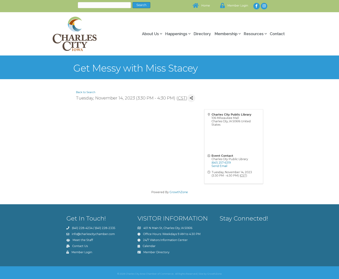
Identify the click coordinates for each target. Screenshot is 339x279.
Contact (277, 33)
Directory (202, 33)
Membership (226, 33)
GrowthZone (179, 192)
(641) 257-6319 (221, 162)
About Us (150, 33)
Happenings (176, 33)
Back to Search (85, 92)
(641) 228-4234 (82, 228)
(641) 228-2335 (105, 228)
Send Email (219, 166)
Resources (254, 33)
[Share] (191, 98)
